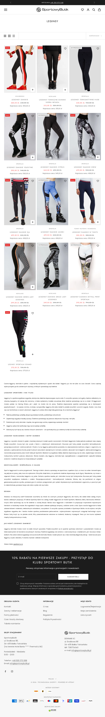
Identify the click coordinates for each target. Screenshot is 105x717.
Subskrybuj (73, 577)
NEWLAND (52, 96)
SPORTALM (85, 96)
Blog (45, 611)
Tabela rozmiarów (12, 623)
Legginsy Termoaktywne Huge (85, 100)
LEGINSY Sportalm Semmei (20, 364)
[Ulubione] (82, 9)
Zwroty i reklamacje (13, 611)
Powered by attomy (66, 682)
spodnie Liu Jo (18, 544)
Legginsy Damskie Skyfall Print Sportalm (85, 298)
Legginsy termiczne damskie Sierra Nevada (52, 101)
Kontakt (7, 606)
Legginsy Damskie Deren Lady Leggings (20, 298)
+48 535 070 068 (19, 660)
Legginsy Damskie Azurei (52, 232)
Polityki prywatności (65, 588)
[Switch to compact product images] (14, 35)
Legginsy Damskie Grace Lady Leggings (52, 298)
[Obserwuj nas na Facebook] (5, 671)
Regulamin (48, 615)
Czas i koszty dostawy (14, 619)
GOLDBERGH (19, 96)
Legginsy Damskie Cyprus (52, 167)
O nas (45, 606)
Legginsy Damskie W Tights (85, 232)
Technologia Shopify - (47, 682)
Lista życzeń (86, 615)
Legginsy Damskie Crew (85, 167)
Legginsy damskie (20, 100)
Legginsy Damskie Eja (20, 232)
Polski (51, 679)
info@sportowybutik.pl (19, 663)
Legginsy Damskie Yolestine (20, 167)
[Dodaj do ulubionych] (33, 48)
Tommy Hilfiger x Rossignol (85, 229)
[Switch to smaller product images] (9, 35)
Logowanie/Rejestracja (91, 606)
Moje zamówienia (88, 611)
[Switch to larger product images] (5, 35)
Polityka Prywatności (52, 619)
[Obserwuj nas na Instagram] (12, 671)
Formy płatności (11, 615)
